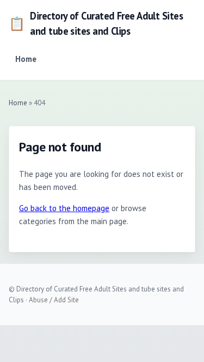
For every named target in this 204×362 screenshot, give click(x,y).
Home (25, 59)
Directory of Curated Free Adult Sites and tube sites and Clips (96, 23)
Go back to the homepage (64, 208)
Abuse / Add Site (54, 299)
